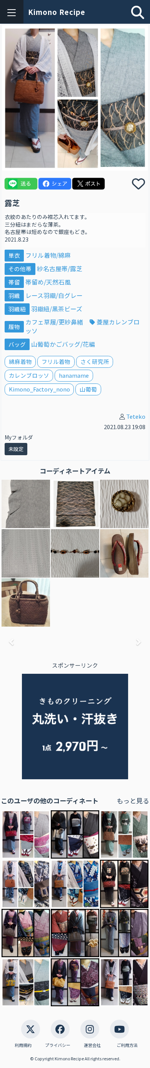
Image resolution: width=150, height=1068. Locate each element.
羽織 (14, 295)
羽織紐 (17, 309)
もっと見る (133, 800)
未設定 (15, 449)
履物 (14, 327)
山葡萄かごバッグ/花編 (63, 344)
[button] (12, 641)
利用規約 (23, 1045)
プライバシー (57, 1045)
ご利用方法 (127, 1045)
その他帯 (20, 269)
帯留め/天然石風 (48, 282)
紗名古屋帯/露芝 (59, 268)
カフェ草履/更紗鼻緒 (55, 322)
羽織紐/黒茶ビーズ (56, 308)
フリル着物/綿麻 (48, 255)
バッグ (17, 344)
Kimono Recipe (56, 12)
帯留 (14, 282)
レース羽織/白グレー (54, 295)
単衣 (14, 255)
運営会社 (92, 1045)
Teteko (135, 416)
